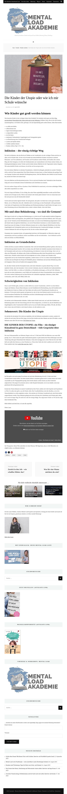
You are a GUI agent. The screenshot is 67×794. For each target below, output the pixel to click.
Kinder (13, 455)
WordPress (51, 791)
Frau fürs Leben (25, 1)
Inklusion (7, 455)
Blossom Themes (37, 791)
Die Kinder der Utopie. (29, 320)
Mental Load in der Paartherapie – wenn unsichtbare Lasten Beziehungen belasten (27, 761)
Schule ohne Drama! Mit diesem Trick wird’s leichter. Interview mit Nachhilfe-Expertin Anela (30, 756)
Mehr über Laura (9, 537)
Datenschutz (56, 1)
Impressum (49, 1)
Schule (25, 455)
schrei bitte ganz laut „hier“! (25, 344)
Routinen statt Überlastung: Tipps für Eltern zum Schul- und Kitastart (23, 765)
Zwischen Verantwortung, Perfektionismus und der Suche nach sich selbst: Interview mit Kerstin (30, 773)
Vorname (7, 732)
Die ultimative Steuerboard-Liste (12, 1)
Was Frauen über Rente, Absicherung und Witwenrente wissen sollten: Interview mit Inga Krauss (31, 768)
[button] (6, 452)
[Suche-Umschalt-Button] (61, 1)
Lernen (19, 455)
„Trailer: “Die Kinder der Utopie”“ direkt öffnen (49, 440)
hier (41, 339)
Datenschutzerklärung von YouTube (39, 425)
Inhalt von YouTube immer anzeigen (34, 429)
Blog (38, 1)
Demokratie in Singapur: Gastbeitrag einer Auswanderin (52, 491)
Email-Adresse (8, 725)
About (43, 1)
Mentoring (32, 1)
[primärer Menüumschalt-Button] (33, 42)
